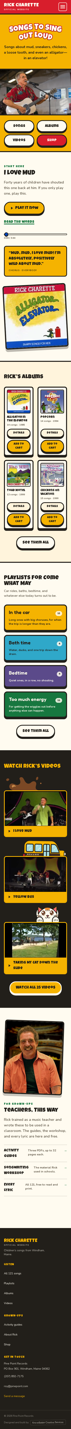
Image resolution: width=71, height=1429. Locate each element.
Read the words (19, 222)
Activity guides (13, 1325)
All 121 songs (12, 1273)
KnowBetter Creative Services (48, 1422)
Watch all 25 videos (35, 988)
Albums (52, 126)
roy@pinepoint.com (16, 1386)
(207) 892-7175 (13, 1376)
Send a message (14, 1396)
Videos (19, 140)
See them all (35, 543)
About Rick (11, 1334)
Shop (52, 140)
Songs (19, 126)
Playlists (9, 1283)
